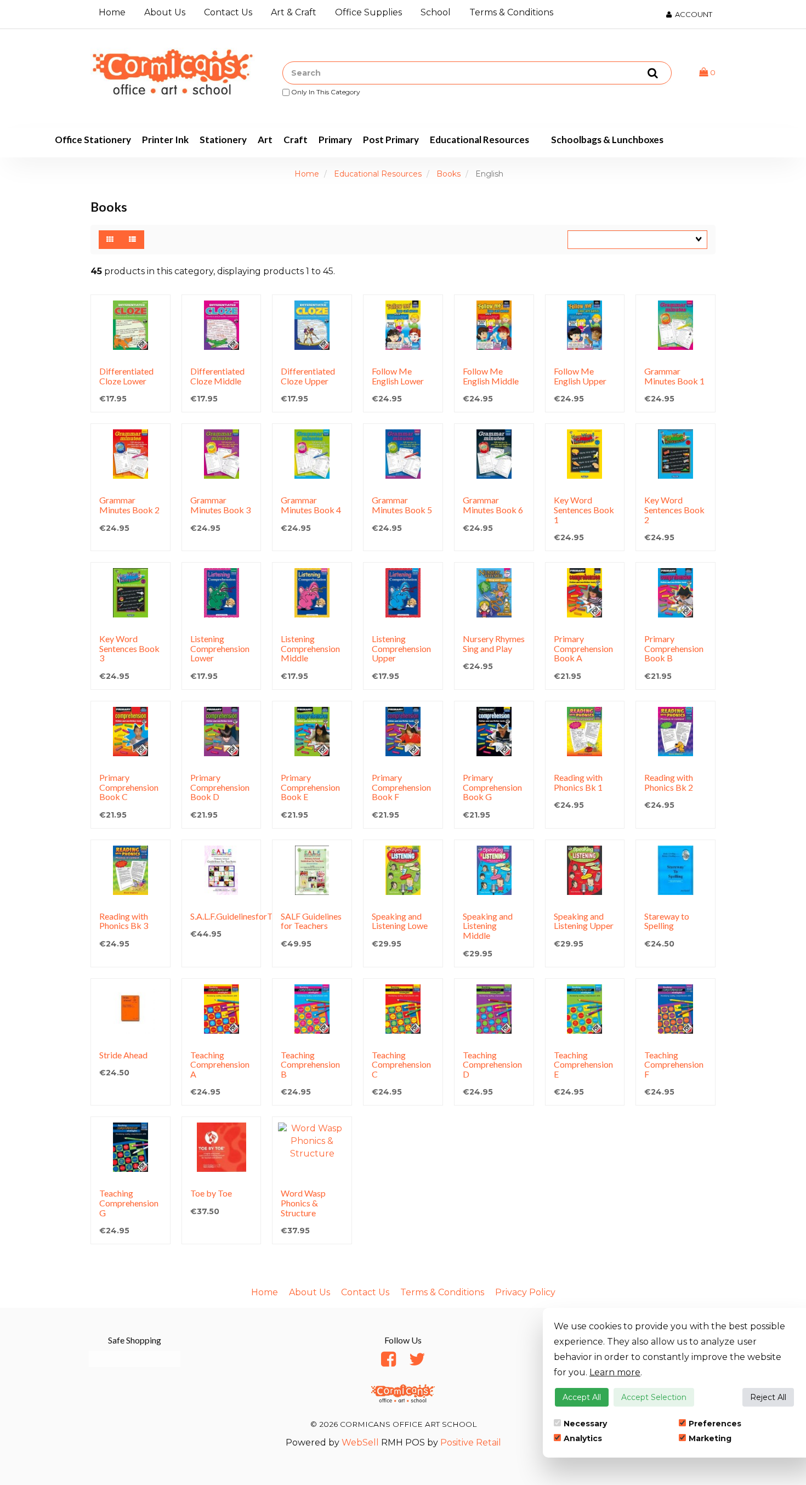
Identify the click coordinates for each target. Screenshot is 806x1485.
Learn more (614, 1372)
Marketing (710, 1438)
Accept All (582, 1397)
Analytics (583, 1438)
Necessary (585, 1424)
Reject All (768, 1397)
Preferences (715, 1424)
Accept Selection (653, 1397)
